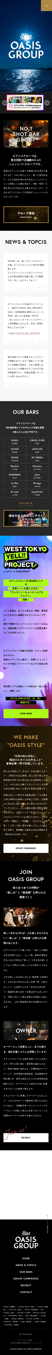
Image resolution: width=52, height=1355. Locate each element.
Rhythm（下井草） (24, 1313)
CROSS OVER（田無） (26, 1307)
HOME (26, 1258)
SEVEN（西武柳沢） (32, 1309)
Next (47, 103)
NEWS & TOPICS (26, 1265)
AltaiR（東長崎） (41, 1321)
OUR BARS (26, 1271)
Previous (5, 103)
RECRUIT (26, 1137)
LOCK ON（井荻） (15, 1309)
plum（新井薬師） (32, 1315)
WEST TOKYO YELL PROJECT (25, 333)
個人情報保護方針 (26, 1334)
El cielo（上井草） (33, 1318)
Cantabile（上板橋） (12, 1324)
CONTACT (26, 1292)
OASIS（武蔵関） (9, 1307)
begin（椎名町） (27, 1321)
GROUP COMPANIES (26, 848)
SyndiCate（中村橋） (11, 1321)
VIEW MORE (26, 713)
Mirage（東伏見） (18, 1318)
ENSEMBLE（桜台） (16, 1315)
